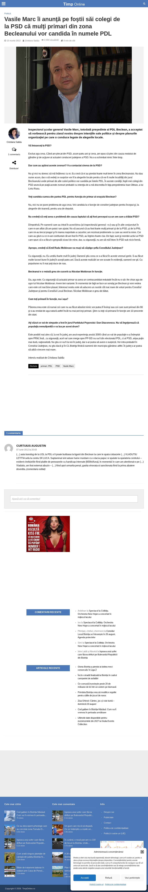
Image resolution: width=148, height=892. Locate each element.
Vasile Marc (68, 366)
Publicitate (108, 817)
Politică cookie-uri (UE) (114, 833)
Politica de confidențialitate (115, 884)
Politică (7, 13)
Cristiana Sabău (32, 40)
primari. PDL (46, 366)
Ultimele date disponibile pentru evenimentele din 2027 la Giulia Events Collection (96, 721)
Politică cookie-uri (97, 884)
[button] (142, 851)
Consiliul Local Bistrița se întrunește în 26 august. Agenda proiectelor (96, 634)
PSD (58, 366)
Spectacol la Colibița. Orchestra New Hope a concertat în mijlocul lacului (94, 614)
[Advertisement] (86, 400)
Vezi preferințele (132, 878)
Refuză (108, 878)
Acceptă (85, 878)
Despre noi (109, 812)
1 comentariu (14, 154)
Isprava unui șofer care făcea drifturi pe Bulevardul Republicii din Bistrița (97, 654)
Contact (107, 822)
